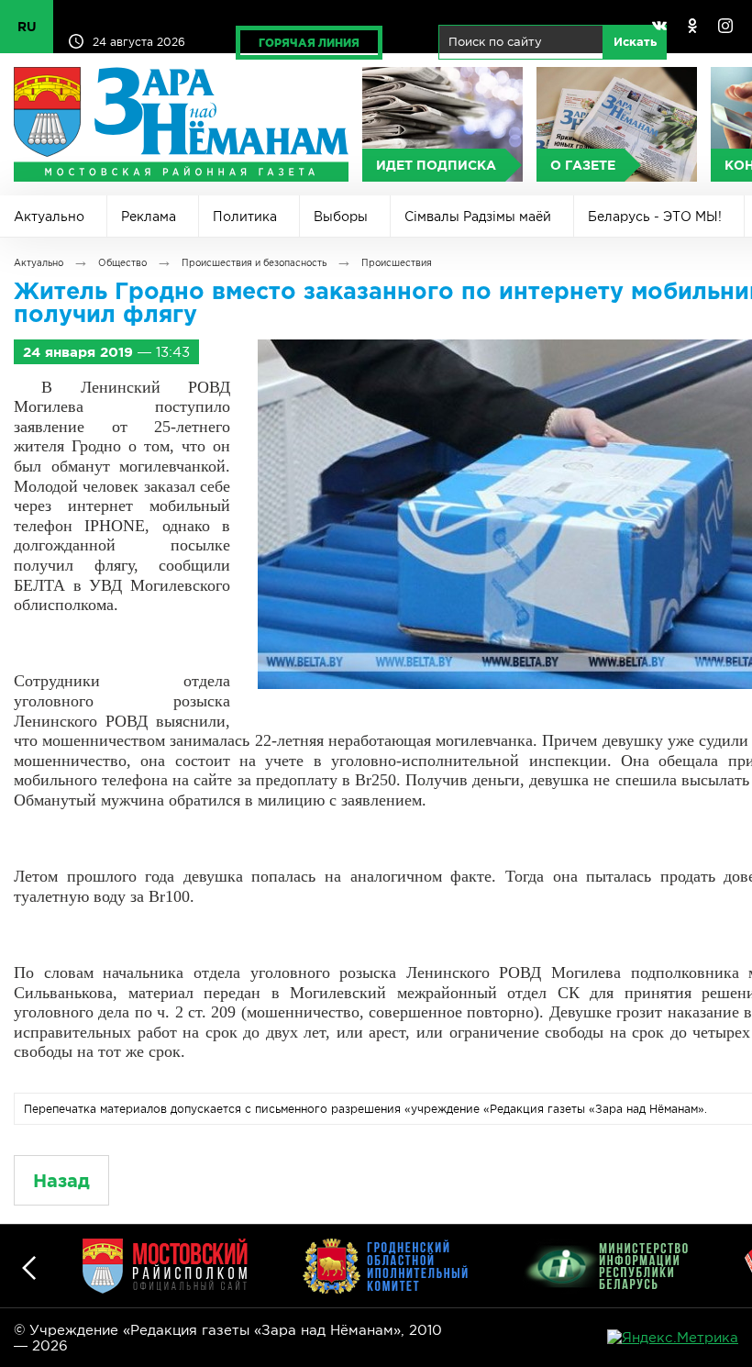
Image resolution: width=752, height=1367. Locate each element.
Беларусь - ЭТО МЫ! (655, 216)
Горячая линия (309, 43)
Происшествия (396, 263)
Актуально (49, 216)
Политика (245, 216)
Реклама (148, 216)
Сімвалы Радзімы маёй (477, 216)
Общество (122, 263)
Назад (61, 1180)
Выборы (341, 216)
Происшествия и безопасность (254, 263)
